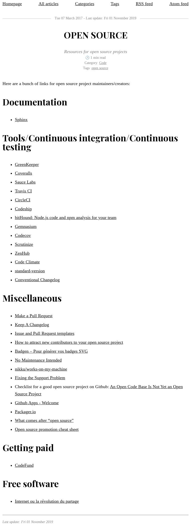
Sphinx (21, 119)
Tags (115, 3)
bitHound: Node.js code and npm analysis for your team (65, 217)
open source (100, 68)
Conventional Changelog (37, 279)
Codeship (23, 208)
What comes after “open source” (44, 420)
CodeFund (24, 465)
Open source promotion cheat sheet (47, 429)
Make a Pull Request (33, 315)
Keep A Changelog (32, 324)
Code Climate (27, 261)
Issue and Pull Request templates (44, 333)
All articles (48, 3)
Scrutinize (24, 244)
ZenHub (22, 253)
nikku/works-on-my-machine (41, 369)
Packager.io (25, 411)
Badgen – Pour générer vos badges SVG (51, 351)
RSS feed (144, 3)
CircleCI (22, 199)
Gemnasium (26, 226)
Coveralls (23, 173)
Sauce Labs (25, 182)
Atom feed (179, 3)
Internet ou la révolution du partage (47, 501)
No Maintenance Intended (38, 360)
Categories (84, 3)
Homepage (12, 3)
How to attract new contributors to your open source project (69, 342)
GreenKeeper (27, 164)
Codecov (23, 235)
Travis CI (23, 190)
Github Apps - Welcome (37, 402)
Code (102, 63)
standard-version (30, 270)
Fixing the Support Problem (40, 377)
